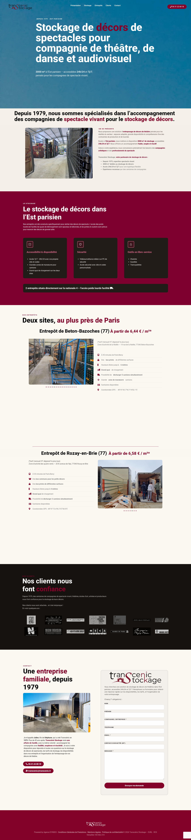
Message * (109, 751)
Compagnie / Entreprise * (115, 719)
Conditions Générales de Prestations (72, 832)
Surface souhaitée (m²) (114, 743)
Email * (107, 735)
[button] (31, 360)
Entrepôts (98, 5)
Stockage (87, 5)
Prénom (107, 711)
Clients (108, 5)
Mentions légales (94, 832)
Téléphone (109, 727)
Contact (117, 5)
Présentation (76, 5)
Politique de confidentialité (112, 832)
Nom (106, 703)
